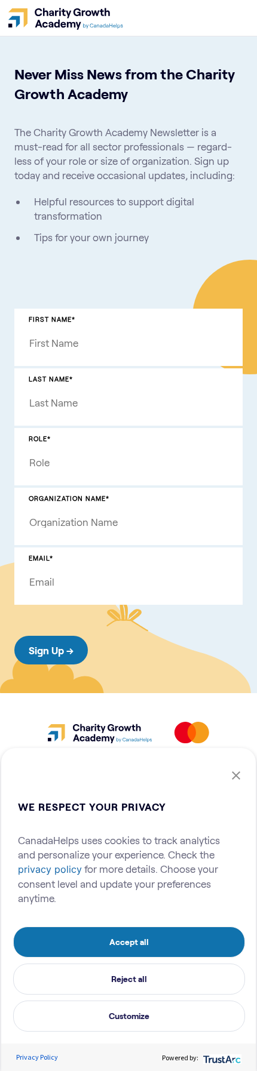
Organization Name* (69, 498)
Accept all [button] (129, 942)
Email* (41, 558)
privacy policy (50, 869)
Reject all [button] (129, 979)
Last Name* (51, 379)
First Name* (52, 319)
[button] (236, 774)
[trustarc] (220, 1057)
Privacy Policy (37, 1056)
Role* (40, 438)
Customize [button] (129, 1016)
